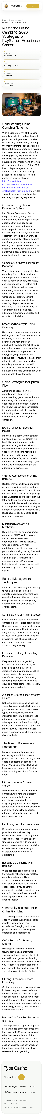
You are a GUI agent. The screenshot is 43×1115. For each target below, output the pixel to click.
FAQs (32, 1086)
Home (4, 20)
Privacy (17, 1107)
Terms (24, 1107)
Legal (31, 1107)
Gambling (18, 20)
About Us (8, 1107)
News (10, 20)
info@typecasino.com (15, 1092)
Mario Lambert (10, 56)
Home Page (11, 1086)
